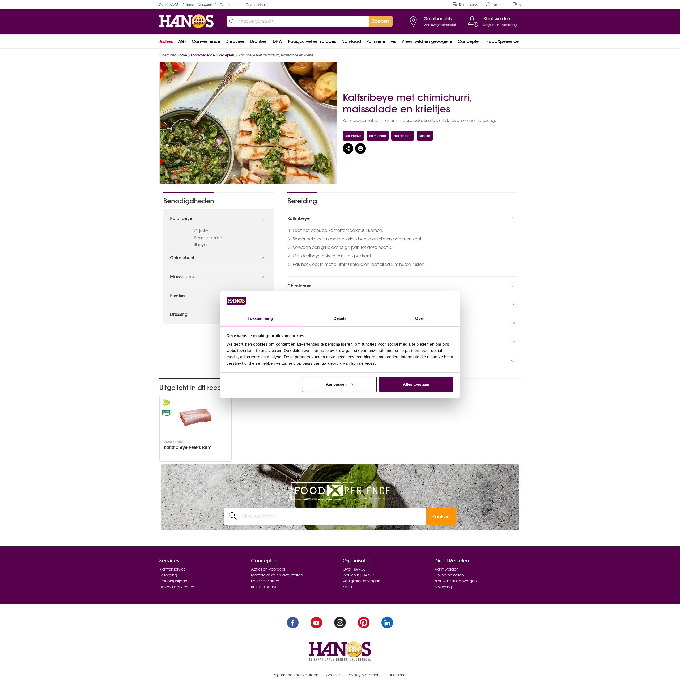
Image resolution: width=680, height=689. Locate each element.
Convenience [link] (206, 41)
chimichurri (377, 136)
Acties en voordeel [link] (268, 569)
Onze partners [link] (256, 4)
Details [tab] (340, 318)
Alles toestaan (416, 384)
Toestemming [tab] (260, 318)
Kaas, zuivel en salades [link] (312, 41)
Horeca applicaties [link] (176, 587)
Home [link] (182, 55)
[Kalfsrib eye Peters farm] (195, 417)
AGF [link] (182, 41)
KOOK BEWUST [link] (263, 587)
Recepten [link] (226, 55)
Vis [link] (393, 41)
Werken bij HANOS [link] (359, 575)
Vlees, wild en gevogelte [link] (426, 41)
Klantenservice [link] (470, 4)
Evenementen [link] (230, 4)
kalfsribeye (353, 136)
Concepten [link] (469, 41)
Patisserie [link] (375, 41)
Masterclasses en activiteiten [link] (277, 575)
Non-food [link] (351, 41)
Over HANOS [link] (168, 4)
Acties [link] (166, 41)
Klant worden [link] (446, 569)
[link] (496, 4)
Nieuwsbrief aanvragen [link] (455, 581)
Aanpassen (336, 384)
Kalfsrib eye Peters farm (188, 447)
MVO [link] (347, 587)
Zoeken (441, 516)
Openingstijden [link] (173, 581)
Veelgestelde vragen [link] (361, 581)
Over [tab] (419, 318)
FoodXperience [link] (503, 41)
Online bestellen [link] (449, 575)
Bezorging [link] (168, 575)
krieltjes (424, 136)
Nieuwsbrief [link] (207, 4)
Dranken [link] (258, 41)
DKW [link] (278, 41)
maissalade (402, 136)
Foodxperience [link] (203, 55)
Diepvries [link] (235, 41)
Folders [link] (188, 4)
